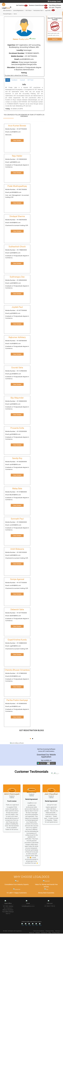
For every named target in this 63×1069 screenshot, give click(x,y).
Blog (50, 916)
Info (8, 80)
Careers (37, 916)
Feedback (14, 80)
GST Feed (30, 80)
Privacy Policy (56, 916)
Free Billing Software (55, 5)
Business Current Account (36, 5)
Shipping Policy (49, 914)
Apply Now (55, 39)
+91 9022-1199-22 (49, 889)
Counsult (22, 80)
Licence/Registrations (18, 10)
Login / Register (56, 7)
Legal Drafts (49, 10)
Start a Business (7, 10)
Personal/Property (7, 13)
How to (15, 13)
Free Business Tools (38, 10)
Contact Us (44, 916)
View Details (17, 140)
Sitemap (57, 914)
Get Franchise (20, 5)
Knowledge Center (55, 1)
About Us (31, 916)
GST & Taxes (28, 10)
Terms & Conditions (38, 914)
